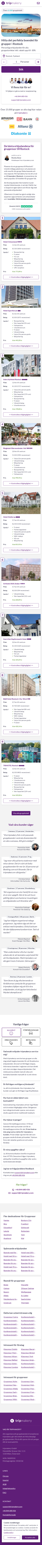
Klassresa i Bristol (28, 1353)
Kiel (22, 1238)
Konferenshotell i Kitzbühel (11, 1335)
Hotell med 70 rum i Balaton (28, 1256)
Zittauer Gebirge (27, 1288)
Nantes (6, 1220)
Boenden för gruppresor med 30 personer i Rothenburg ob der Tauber (28, 1270)
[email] (38, 3)
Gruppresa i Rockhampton (28, 1399)
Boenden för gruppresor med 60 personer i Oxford (28, 1263)
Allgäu (6, 1295)
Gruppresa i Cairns (11, 1317)
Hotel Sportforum (10, 310)
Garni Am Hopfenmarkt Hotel (15, 639)
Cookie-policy (8, 1532)
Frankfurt (24, 1224)
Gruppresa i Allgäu (11, 1389)
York (23, 1235)
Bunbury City (26, 1220)
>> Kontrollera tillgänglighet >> (21, 277)
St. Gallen (24, 1295)
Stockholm (8, 1235)
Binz (5, 1224)
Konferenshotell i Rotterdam (28, 1324)
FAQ (4, 1492)
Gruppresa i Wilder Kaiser (11, 1399)
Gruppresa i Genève (28, 1381)
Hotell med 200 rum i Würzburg (28, 1252)
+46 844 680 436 (21, 96)
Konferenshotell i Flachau (28, 1328)
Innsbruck (7, 1303)
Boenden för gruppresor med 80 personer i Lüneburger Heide (28, 1260)
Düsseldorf (8, 1227)
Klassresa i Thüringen (11, 1353)
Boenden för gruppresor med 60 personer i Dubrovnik (11, 1263)
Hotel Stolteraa (9, 517)
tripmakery (22, 112)
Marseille (24, 1285)
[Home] (21, 1421)
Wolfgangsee (26, 1292)
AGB (4, 1484)
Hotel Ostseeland (10, 242)
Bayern (6, 1292)
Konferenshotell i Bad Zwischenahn (28, 1335)
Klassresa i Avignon (28, 1360)
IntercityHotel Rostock (12, 379)
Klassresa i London (11, 1367)
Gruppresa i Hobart (28, 1385)
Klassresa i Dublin (10, 1349)
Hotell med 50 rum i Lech (11, 1256)
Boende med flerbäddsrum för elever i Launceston (11, 1252)
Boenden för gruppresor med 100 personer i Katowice (28, 1267)
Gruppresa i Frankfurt (28, 1392)
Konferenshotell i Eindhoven (28, 1320)
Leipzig (6, 1231)
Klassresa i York (27, 1356)
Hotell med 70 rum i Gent (11, 1267)
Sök (21, 69)
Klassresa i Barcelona (28, 1349)
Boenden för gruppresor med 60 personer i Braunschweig (11, 1270)
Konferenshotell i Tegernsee (28, 1317)
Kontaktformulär (9, 1515)
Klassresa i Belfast (10, 1360)
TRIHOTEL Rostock (11, 765)
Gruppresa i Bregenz (11, 1396)
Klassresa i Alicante (11, 1356)
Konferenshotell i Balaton (11, 1324)
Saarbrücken (26, 1299)
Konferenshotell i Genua (11, 1320)
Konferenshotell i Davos (11, 1328)
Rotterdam (25, 1231)
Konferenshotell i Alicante (28, 1367)
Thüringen (25, 1303)
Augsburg (7, 1238)
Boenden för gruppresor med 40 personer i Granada (11, 1260)
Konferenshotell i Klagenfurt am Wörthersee (11, 1331)
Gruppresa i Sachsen (11, 1392)
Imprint (6, 1480)
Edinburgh (25, 1227)
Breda (6, 1285)
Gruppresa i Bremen (28, 1396)
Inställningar (12, 1537)
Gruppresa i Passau (28, 1389)
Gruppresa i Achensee (11, 1381)
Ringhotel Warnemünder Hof (14, 448)
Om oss (6, 1476)
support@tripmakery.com (21, 100)
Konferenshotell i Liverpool (28, 1331)
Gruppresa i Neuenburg (11, 1385)
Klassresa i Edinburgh (11, 1363)
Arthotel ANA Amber (11, 584)
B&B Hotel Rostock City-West (15, 699)
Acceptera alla (30, 1537)
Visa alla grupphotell (21, 813)
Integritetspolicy (9, 1488)
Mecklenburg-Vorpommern (11, 1299)
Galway (6, 1288)
